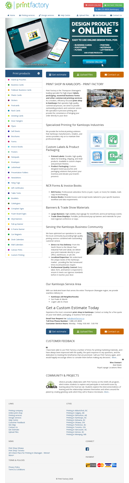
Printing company (16, 410)
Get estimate (58, 74)
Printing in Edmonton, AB (76, 415)
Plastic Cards (16, 95)
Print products (21, 73)
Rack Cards (15, 110)
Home (12, 15)
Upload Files (84, 15)
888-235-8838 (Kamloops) (108, 9)
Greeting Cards (17, 116)
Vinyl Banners (16, 219)
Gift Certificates (17, 188)
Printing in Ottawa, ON (75, 422)
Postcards (15, 105)
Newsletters (16, 177)
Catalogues (15, 203)
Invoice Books (17, 146)
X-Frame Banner (18, 229)
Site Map (12, 425)
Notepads (15, 157)
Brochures (15, 136)
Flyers (13, 126)
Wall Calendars (17, 244)
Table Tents (16, 193)
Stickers (14, 100)
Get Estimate (100, 15)
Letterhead (15, 167)
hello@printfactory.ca (75, 318)
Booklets (15, 198)
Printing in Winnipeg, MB (76, 434)
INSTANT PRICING (114, 5)
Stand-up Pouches (18, 79)
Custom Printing (17, 255)
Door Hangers (17, 121)
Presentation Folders (19, 172)
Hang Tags (15, 183)
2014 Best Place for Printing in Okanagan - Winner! (29, 453)
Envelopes (15, 162)
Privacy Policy (14, 467)
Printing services (28, 15)
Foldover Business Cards (21, 90)
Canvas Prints (16, 250)
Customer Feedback (17, 422)
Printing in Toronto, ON (76, 427)
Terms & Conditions (17, 469)
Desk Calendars (17, 239)
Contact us (113, 74)
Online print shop (15, 413)
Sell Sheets (15, 131)
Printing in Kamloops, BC (76, 417)
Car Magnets (16, 234)
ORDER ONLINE (94, 5)
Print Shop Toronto (16, 450)
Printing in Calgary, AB (75, 413)
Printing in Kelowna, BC (75, 420)
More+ (11, 455)
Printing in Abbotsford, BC (77, 410)
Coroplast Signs (17, 208)
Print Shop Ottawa (16, 448)
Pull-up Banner (17, 224)
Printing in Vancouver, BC (76, 429)
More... (114, 357)
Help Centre (65, 15)
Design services (47, 15)
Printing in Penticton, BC (76, 425)
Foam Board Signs (18, 214)
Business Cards (17, 85)
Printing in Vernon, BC (75, 432)
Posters (14, 152)
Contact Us (117, 15)
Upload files (86, 74)
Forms (14, 141)
